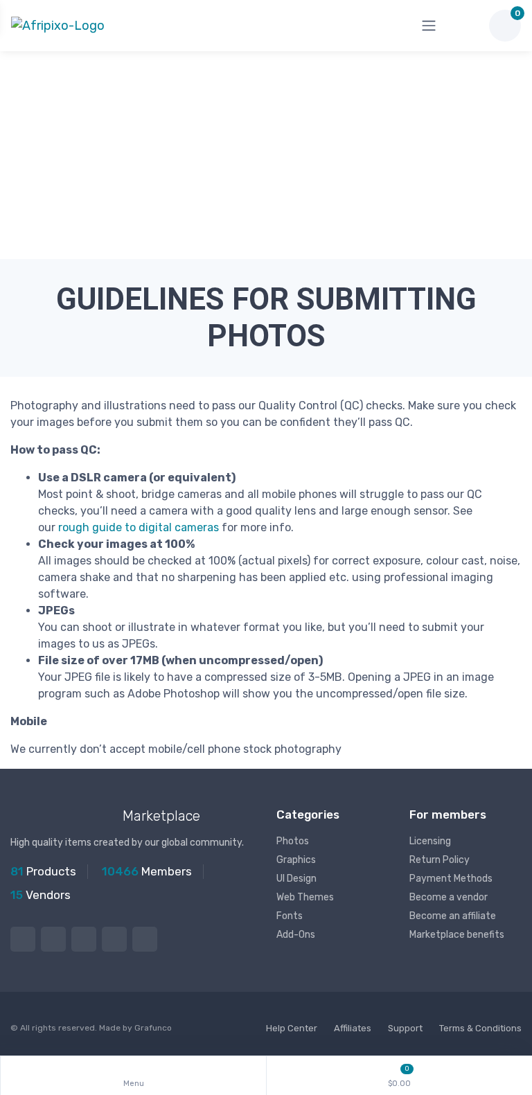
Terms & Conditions (480, 1028)
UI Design (296, 878)
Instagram (83, 939)
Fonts (289, 916)
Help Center (291, 1028)
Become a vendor (448, 897)
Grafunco (153, 1028)
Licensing (430, 841)
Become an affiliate (452, 916)
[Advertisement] (266, 155)
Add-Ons (295, 935)
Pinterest (114, 939)
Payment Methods (451, 878)
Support (405, 1028)
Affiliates (352, 1028)
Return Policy (439, 860)
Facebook (53, 939)
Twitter (22, 939)
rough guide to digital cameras (138, 527)
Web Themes (305, 897)
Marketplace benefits (456, 935)
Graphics (296, 860)
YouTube (144, 939)
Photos (292, 841)
